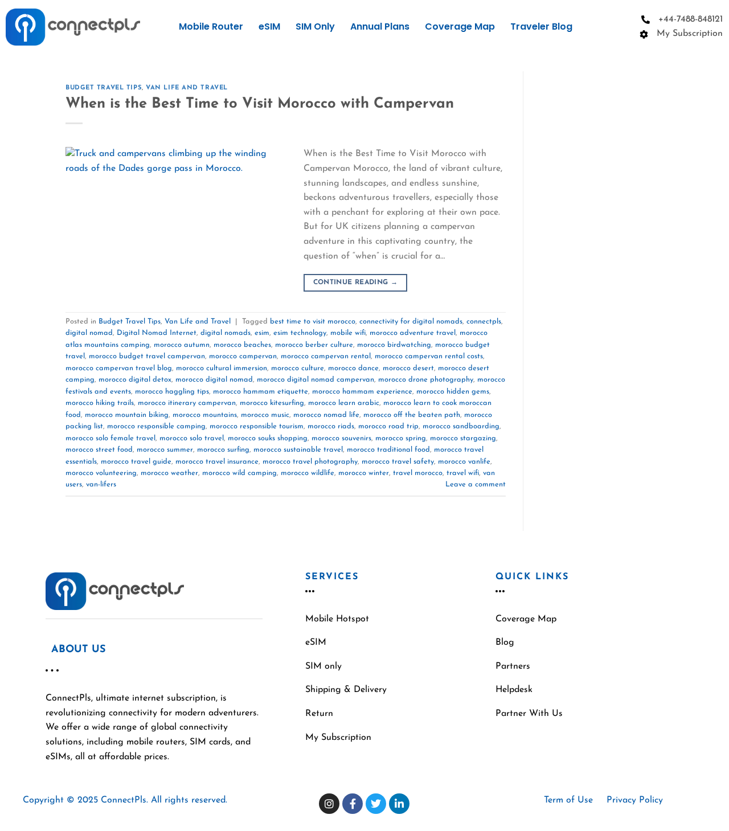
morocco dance (353, 368)
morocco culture (297, 368)
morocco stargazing (463, 438)
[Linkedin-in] (399, 803)
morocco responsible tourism (257, 426)
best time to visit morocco (312, 321)
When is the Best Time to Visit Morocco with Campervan (259, 104)
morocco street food (99, 449)
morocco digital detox (135, 379)
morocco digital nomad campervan (315, 379)
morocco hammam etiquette (260, 391)
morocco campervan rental (326, 356)
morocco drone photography (425, 379)
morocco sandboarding (461, 426)
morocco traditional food (388, 449)
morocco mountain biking (127, 415)
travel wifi (463, 473)
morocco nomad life (326, 415)
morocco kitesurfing (272, 403)
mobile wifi (348, 333)
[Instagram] (329, 803)
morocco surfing (223, 449)
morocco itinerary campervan (187, 403)
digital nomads (225, 333)
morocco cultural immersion (221, 368)
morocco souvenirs (341, 438)
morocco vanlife (464, 461)
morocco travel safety (398, 461)
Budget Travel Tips (103, 88)
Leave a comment (475, 484)
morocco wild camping (239, 473)
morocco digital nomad (214, 379)
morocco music (265, 415)
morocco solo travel (191, 438)
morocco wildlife (307, 473)
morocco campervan (243, 356)
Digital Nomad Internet (156, 333)
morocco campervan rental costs (429, 356)
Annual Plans (379, 26)
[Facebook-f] (352, 803)
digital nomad (89, 333)
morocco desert (408, 368)
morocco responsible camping (156, 426)
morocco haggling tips (172, 391)
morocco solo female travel (110, 438)
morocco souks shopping (268, 438)
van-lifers (101, 484)
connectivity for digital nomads (410, 321)
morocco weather (169, 473)
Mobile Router (211, 26)
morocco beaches (242, 345)
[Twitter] (376, 803)
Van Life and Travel (187, 88)
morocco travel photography (310, 461)
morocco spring (400, 438)
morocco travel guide (136, 461)
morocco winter (363, 473)
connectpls (483, 321)
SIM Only (315, 26)
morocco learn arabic (343, 403)
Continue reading (355, 282)
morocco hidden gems (452, 391)
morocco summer (165, 449)
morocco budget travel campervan (147, 356)
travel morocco (418, 473)
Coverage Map (460, 26)
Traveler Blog (541, 26)
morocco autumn (182, 345)
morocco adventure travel (413, 333)
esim (262, 333)
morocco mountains (205, 415)
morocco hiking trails (99, 403)
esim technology (299, 333)
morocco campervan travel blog (118, 368)
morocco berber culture (314, 345)
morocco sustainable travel (298, 449)
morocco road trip (388, 426)
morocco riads (331, 426)
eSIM (269, 26)
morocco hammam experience (362, 391)
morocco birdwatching (394, 345)
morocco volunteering (101, 473)
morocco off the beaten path (411, 415)
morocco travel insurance (217, 461)
